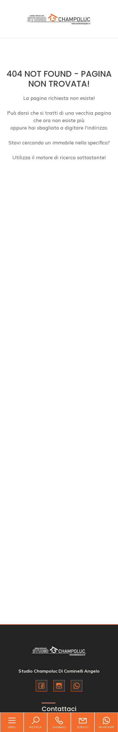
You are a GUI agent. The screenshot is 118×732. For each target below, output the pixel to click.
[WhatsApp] (76, 686)
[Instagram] (59, 686)
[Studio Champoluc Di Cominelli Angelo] (59, 18)
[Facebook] (41, 686)
